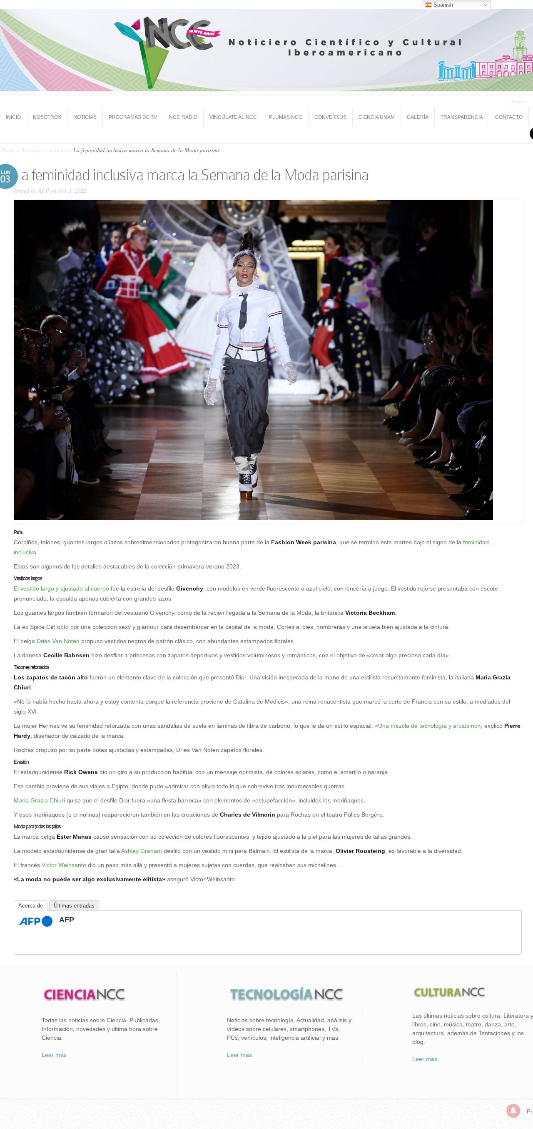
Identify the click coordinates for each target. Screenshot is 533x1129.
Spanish (442, 5)
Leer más (54, 1054)
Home (8, 150)
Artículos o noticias (44, 150)
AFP (43, 190)
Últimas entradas (74, 906)
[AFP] (35, 924)
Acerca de (30, 906)
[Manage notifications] (513, 1110)
